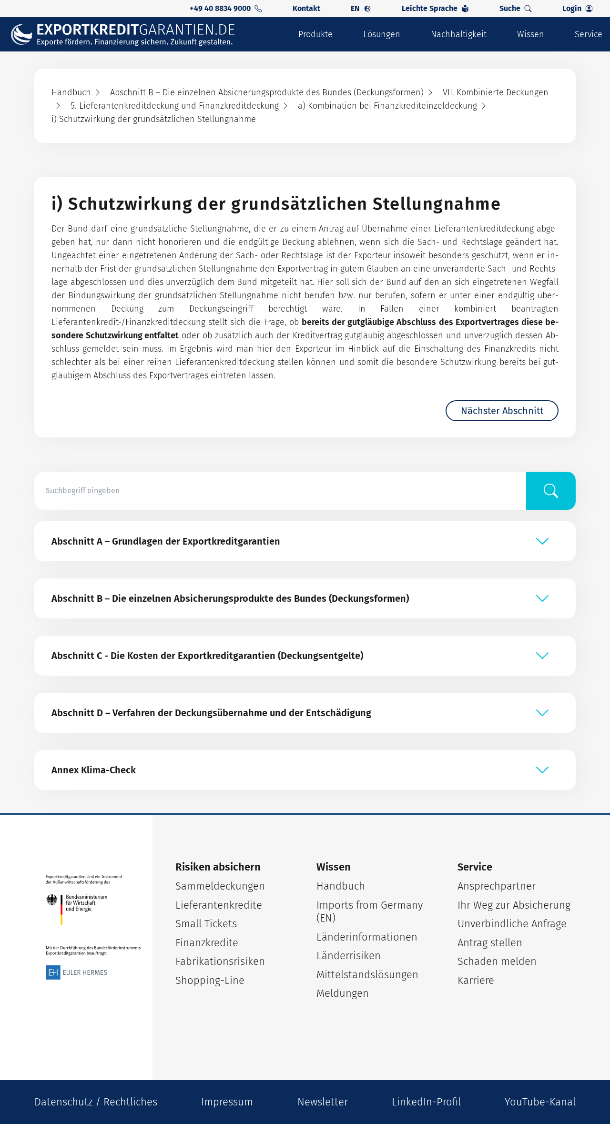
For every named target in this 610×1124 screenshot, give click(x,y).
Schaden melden (497, 961)
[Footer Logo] (93, 927)
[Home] (129, 34)
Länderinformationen (366, 937)
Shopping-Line (209, 980)
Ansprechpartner (497, 886)
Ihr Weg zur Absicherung (514, 905)
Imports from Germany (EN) (369, 912)
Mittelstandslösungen (367, 974)
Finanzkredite (206, 942)
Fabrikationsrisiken (220, 961)
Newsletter (322, 1101)
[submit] (551, 491)
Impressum (227, 1101)
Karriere (476, 980)
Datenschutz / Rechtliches (95, 1101)
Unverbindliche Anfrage (512, 923)
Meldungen (342, 993)
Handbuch (340, 886)
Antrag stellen (490, 942)
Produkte (315, 34)
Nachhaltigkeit (459, 34)
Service (588, 34)
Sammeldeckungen (220, 886)
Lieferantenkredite (218, 905)
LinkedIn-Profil (426, 1101)
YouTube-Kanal (540, 1101)
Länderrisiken (348, 955)
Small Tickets (206, 923)
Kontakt (306, 8)
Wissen (530, 34)
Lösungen (381, 34)
